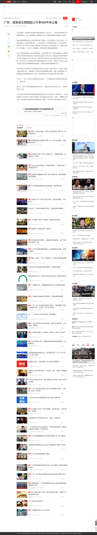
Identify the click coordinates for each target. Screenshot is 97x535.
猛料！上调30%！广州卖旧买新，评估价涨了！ (83, 48)
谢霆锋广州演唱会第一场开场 (41, 229)
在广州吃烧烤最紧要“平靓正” (40, 454)
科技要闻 (74, 248)
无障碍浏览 (24, 1)
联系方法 (43, 533)
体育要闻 (74, 177)
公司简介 (39, 533)
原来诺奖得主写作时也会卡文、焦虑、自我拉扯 (44, 418)
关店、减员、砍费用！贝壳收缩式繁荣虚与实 (83, 163)
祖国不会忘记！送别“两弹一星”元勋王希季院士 (44, 361)
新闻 (16, 18)
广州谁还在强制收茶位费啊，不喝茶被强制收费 (47, 296)
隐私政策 (57, 533)
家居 (73, 345)
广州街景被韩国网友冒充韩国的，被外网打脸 (46, 186)
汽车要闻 (74, 283)
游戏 (93, 345)
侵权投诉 (80, 533)
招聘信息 (48, 533)
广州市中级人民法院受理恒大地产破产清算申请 (44, 397)
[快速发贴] (8, 34)
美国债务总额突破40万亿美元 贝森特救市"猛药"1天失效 (47, 445)
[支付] (70, 1)
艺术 (78, 345)
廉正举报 (75, 533)
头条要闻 (74, 82)
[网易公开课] (59, 1)
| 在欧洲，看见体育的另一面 (81, 336)
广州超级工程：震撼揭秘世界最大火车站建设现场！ (48, 285)
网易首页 (15, 1)
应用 (19, 1)
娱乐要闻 (74, 216)
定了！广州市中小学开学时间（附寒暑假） (42, 314)
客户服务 (52, 533)
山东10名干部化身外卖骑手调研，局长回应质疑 (44, 267)
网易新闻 (78, 18)
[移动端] (55, 1)
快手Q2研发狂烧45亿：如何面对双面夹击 (82, 271)
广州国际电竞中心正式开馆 (40, 510)
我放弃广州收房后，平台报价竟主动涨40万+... (33, 111)
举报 (66, 26)
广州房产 (74, 27)
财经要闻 (74, 140)
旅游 (88, 345)
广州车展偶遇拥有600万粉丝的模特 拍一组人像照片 (48, 436)
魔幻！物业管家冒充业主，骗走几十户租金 (83, 41)
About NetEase (33, 533)
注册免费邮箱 (84, 1)
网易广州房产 (11, 18)
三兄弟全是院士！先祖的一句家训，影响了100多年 (48, 332)
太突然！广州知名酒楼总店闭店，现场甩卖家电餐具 (45, 208)
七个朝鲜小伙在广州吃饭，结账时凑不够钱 (45, 220)
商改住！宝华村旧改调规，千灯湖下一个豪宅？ (83, 52)
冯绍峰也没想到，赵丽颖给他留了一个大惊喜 (83, 238)
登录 (78, 1)
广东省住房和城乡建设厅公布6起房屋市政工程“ (39, 109)
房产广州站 (64, 113)
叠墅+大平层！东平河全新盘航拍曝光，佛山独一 (83, 45)
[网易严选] (65, 1)
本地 (83, 345)
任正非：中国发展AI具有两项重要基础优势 (83, 267)
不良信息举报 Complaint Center (66, 533)
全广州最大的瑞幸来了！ (36, 501)
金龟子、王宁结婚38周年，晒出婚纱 (81, 235)
